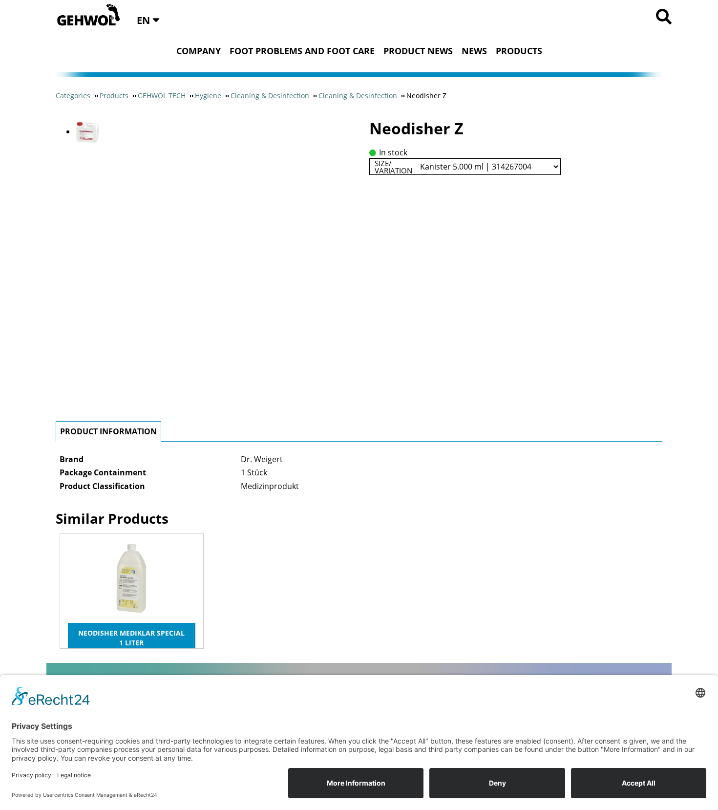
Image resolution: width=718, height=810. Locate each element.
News (474, 51)
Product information (108, 431)
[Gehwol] (85, 15)
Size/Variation (393, 166)
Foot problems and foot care (302, 51)
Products (519, 51)
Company (198, 51)
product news (418, 51)
